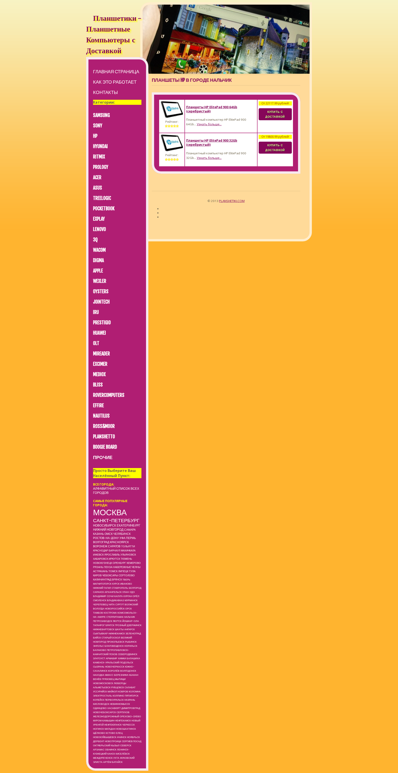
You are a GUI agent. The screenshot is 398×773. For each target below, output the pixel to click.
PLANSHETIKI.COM (232, 201)
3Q (95, 240)
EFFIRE (98, 405)
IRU (96, 312)
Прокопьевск (115, 641)
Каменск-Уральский (106, 662)
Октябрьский (101, 745)
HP (95, 136)
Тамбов (98, 612)
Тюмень (126, 558)
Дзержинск (134, 625)
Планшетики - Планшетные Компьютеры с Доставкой (113, 35)
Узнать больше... (209, 124)
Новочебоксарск (104, 712)
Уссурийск (100, 691)
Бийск (97, 637)
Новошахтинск (126, 728)
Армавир (111, 658)
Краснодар (100, 550)
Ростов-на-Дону (106, 538)
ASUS (97, 188)
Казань (98, 534)
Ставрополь (120, 587)
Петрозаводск (102, 621)
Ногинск (98, 728)
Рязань (98, 567)
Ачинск (121, 737)
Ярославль (112, 554)
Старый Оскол (111, 637)
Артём (107, 762)
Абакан (133, 674)
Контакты (105, 92)
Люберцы (120, 683)
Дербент (98, 741)
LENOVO (99, 229)
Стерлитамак (114, 616)
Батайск (117, 762)
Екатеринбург (128, 525)
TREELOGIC (102, 198)
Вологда (98, 608)
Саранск (98, 592)
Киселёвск (123, 753)
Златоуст (99, 658)
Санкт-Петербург (116, 520)
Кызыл (115, 745)
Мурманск (131, 600)
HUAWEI (99, 333)
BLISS (98, 385)
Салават (130, 687)
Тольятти (128, 546)
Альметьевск (102, 687)
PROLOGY (100, 167)
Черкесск (128, 724)
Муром (97, 720)
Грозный (120, 625)
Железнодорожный (106, 716)
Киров (97, 575)
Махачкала (128, 550)
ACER (97, 177)
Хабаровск (100, 558)
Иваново (126, 583)
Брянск (117, 579)
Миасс (109, 674)
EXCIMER (100, 364)
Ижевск (98, 554)
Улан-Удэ (128, 592)
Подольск (126, 662)
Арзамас (98, 749)
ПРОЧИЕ (102, 457)
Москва (110, 512)
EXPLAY (99, 219)
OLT (96, 343)
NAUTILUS (101, 416)
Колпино (118, 695)
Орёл (136, 596)
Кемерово (134, 563)
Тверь (126, 579)
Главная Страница (116, 71)
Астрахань (100, 571)
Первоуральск (114, 699)
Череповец (100, 604)
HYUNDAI (100, 146)
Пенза (108, 567)
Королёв (114, 670)
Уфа (122, 538)
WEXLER (99, 281)
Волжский (131, 604)
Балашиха (133, 658)
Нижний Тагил (102, 587)
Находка (98, 674)
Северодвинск (127, 654)
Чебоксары (110, 575)
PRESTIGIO (102, 322)
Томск (112, 571)
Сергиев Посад (131, 741)
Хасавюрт (114, 708)
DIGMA (98, 260)
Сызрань (98, 666)
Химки (122, 658)
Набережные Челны (126, 567)
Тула (132, 571)
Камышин (108, 720)
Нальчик (129, 616)
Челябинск (122, 534)
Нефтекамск (123, 720)
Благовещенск (114, 645)
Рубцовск (117, 687)
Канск (111, 753)
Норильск (130, 645)
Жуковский (127, 757)
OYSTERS (100, 291)
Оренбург (119, 563)
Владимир (99, 596)
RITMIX (99, 157)
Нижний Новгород (108, 529)
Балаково (99, 650)
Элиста (97, 762)
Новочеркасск (114, 666)
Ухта (116, 757)
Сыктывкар (100, 633)
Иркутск (114, 558)
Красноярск (119, 542)
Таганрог (99, 625)
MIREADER (101, 354)
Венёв (97, 679)
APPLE (98, 271)
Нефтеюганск (113, 724)
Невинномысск (120, 704)
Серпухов (123, 712)
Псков (113, 654)
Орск (128, 608)
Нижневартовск (103, 629)
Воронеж (100, 546)
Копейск (98, 699)
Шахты (119, 629)
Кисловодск (101, 704)
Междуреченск (103, 757)
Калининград (102, 579)
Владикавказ (115, 600)
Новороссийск (115, 608)
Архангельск (113, 592)
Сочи (110, 596)
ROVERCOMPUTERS (108, 395)
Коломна (134, 691)
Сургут (119, 604)
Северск (125, 745)
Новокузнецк (102, 563)
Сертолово (127, 575)
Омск (109, 534)
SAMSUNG (101, 115)
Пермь (131, 538)
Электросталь (102, 695)
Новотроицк (113, 741)
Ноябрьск (133, 737)
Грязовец (108, 679)
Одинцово (100, 708)
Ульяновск (128, 554)
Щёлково (99, 733)
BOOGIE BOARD (105, 447)
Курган (127, 596)
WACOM (99, 250)
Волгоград (101, 542)
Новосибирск (104, 525)
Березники (121, 674)
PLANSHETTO (104, 436)
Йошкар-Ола (130, 621)
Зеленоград (133, 633)
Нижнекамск (116, 633)
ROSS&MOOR (104, 426)
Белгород (135, 587)
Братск (109, 625)
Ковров (123, 691)
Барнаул (114, 550)
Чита (111, 604)
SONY (97, 126)
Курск (116, 583)
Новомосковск (103, 683)
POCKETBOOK (103, 208)
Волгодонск (128, 670)
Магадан (110, 728)
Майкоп (112, 691)
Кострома (110, 612)
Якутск (117, 621)
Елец (119, 733)
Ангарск (129, 629)
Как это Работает (115, 82)
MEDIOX (99, 374)
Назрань (129, 699)
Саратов (114, 546)
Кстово (110, 733)
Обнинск (110, 749)
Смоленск (99, 600)
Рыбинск (131, 641)
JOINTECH (101, 302)
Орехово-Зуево (130, 716)
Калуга (118, 596)
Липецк (123, 571)
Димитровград (130, 708)
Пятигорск (131, 695)
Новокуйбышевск (104, 737)
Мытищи (120, 679)
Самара (130, 529)
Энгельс (98, 645)
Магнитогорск (102, 583)
